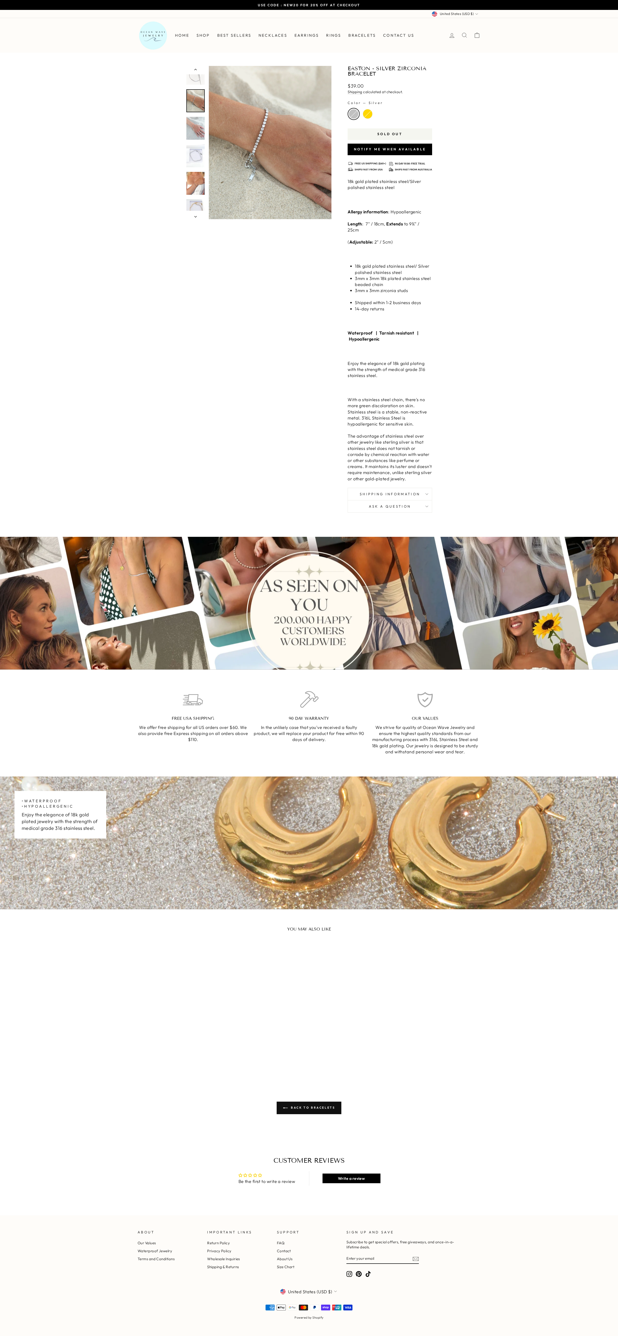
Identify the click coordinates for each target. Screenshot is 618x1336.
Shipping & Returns (223, 1267)
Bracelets (362, 35)
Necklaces (273, 35)
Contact (284, 1251)
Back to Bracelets (312, 1107)
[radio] (354, 114)
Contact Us (398, 35)
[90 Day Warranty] (309, 700)
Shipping (355, 92)
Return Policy (218, 1243)
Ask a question (390, 506)
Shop (203, 35)
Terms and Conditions (156, 1259)
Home (182, 35)
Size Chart (286, 1267)
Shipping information (390, 494)
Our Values (147, 1243)
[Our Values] (425, 700)
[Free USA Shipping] (193, 700)
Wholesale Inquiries (223, 1259)
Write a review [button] (351, 1178)
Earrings (307, 35)
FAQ (280, 1243)
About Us (285, 1259)
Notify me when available (390, 149)
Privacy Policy (219, 1251)
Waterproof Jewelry (155, 1251)
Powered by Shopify (309, 1317)
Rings (333, 35)
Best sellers (234, 35)
